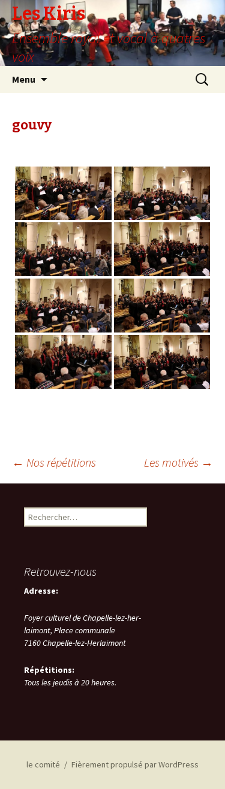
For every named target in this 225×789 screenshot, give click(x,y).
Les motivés (178, 462)
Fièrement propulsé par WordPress (135, 764)
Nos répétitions (54, 462)
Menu (23, 79)
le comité (43, 764)
